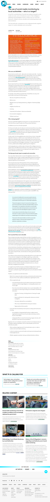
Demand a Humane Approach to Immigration (16, 352)
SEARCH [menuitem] (9, 4)
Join (33, 469)
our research (16, 175)
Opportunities (13, 494)
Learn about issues (28, 491)
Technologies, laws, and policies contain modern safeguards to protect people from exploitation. (13, 381)
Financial (12, 495)
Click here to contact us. (38, 495)
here (35, 449)
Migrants (9, 360)
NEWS (15, 484)
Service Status (13, 497)
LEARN (30, 484)
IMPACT (34, 484)
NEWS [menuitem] (13, 4)
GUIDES (19, 484)
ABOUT (39, 484)
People (12, 492)
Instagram (11, 480)
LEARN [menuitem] (31, 4)
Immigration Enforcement (12, 362)
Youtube (21, 480)
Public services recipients (12, 357)
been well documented (20, 77)
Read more (17, 384)
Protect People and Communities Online (15, 351)
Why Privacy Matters (28, 489)
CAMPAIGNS (25, 484)
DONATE (43, 484)
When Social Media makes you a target (15, 346)
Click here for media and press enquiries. (41, 496)
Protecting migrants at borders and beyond (16, 344)
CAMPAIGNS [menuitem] (25, 4)
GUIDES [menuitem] (19, 4)
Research (3, 492)
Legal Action (4, 494)
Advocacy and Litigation (6, 491)
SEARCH (10, 484)
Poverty (9, 359)
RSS (16, 480)
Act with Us (19, 469)
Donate (27, 469)
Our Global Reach (5, 489)
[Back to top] (46, 471)
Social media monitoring (13, 60)
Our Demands (4, 495)
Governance (13, 491)
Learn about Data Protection (29, 492)
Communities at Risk (12, 355)
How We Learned (19, 491)
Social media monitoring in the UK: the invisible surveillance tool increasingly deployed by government (12, 412)
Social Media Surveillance (12, 363)
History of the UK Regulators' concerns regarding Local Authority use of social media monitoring (36, 440)
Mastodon (14, 480)
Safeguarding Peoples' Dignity (13, 349)
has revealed (27, 84)
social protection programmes (27, 169)
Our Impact (13, 489)
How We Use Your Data (20, 489)
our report (18, 452)
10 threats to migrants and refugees (35, 410)
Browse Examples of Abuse (29, 494)
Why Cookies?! (19, 492)
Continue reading (13, 421)
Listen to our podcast (28, 495)
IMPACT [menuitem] (37, 4)
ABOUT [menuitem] (42, 4)
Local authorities (11, 367)
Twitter (19, 480)
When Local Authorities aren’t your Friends (15, 343)
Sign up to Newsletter (42, 1)
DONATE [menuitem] (10, 7)
